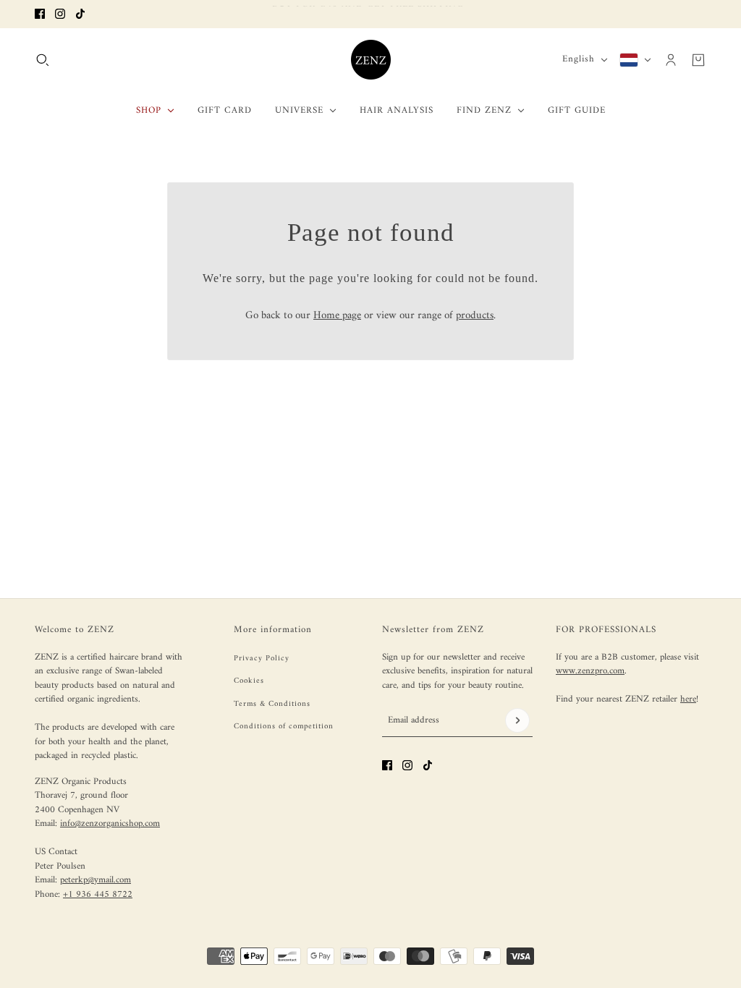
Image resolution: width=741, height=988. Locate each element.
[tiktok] (80, 14)
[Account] (671, 59)
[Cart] (698, 59)
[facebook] (40, 14)
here (688, 699)
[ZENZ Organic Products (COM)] (371, 60)
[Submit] (517, 720)
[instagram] (60, 14)
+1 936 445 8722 (97, 894)
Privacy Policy (261, 658)
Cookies (249, 681)
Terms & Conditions (272, 704)
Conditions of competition (284, 726)
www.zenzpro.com (590, 671)
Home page (337, 315)
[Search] (43, 59)
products (475, 315)
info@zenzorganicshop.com (110, 823)
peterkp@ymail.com (95, 880)
